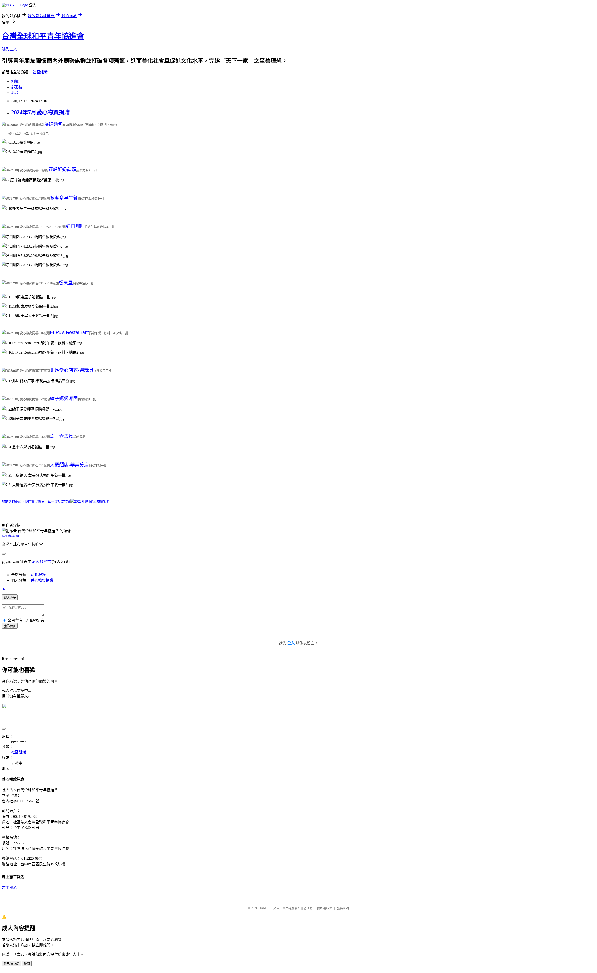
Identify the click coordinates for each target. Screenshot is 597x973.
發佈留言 (10, 626)
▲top (6, 588)
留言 (48, 562)
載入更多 (10, 597)
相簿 (15, 81)
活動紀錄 (38, 575)
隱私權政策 (324, 908)
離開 (27, 964)
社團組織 (40, 72)
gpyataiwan (10, 535)
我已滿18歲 (11, 964)
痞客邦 (37, 562)
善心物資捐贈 (42, 580)
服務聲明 (343, 908)
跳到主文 (9, 49)
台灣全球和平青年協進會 (43, 36)
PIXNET (263, 908)
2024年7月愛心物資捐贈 (40, 112)
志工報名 (9, 888)
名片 (15, 93)
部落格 (16, 87)
